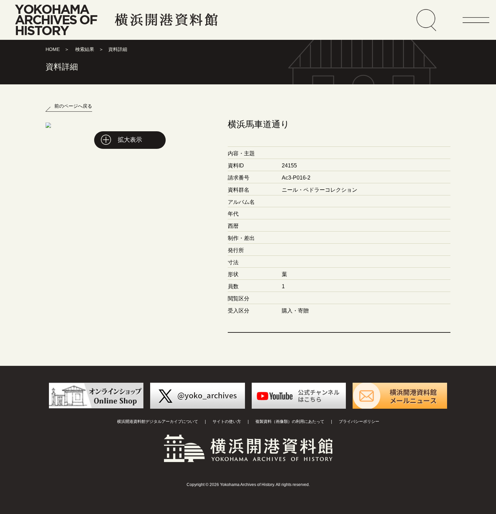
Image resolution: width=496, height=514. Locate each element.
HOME (53, 49)
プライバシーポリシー (359, 421)
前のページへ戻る (73, 106)
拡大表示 (130, 139)
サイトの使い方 (227, 421)
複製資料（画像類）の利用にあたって (289, 421)
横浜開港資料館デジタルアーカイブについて (157, 421)
